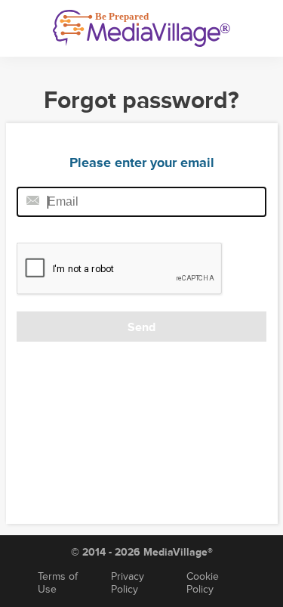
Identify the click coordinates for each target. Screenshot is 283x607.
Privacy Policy (127, 583)
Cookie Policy (202, 583)
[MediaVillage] (141, 28)
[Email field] (141, 202)
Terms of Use (58, 583)
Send (141, 327)
